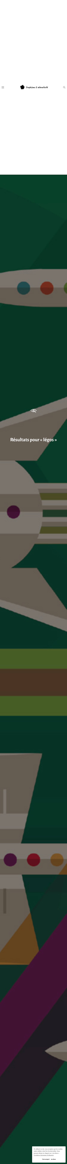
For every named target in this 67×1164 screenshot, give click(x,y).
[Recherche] (64, 87)
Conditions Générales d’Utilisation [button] (44, 1155)
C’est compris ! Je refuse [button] (49, 1159)
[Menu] (3, 87)
